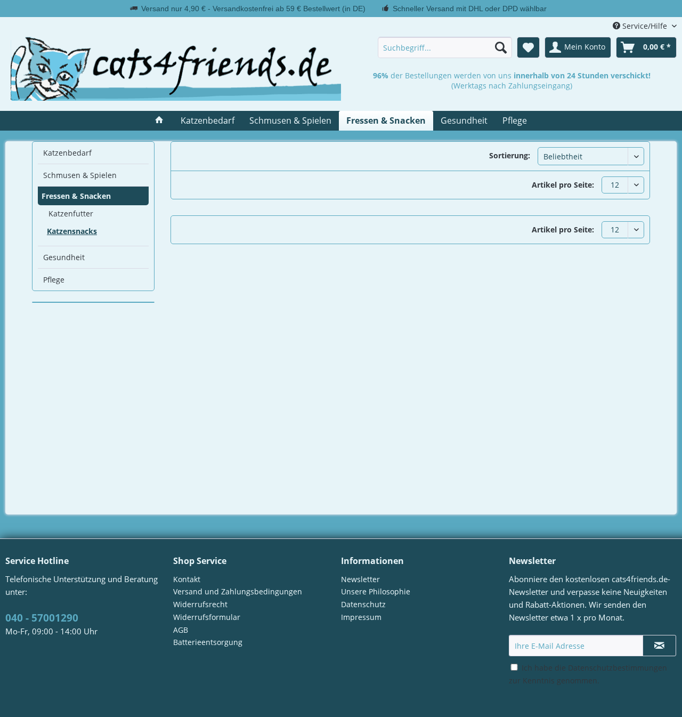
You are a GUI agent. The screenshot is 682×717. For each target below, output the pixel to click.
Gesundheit (64, 257)
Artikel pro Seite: (563, 185)
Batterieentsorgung (207, 642)
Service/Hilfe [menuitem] (644, 26)
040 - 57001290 (41, 618)
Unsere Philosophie (375, 591)
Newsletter (360, 579)
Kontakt (186, 579)
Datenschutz (363, 604)
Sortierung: (509, 155)
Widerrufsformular (206, 617)
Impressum (361, 617)
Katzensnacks (72, 231)
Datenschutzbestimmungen (617, 668)
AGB (180, 630)
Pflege (53, 280)
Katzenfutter (70, 213)
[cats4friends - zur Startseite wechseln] (176, 69)
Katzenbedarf (67, 153)
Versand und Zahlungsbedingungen (237, 591)
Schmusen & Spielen (80, 175)
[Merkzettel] (528, 47)
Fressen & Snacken (76, 196)
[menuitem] (445, 47)
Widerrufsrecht (200, 604)
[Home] (159, 121)
